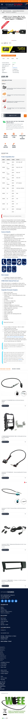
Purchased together (5, 368)
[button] (12, 40)
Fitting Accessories (7, 11)
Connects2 (14, 67)
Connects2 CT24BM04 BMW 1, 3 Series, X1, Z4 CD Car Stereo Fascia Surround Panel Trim (14, 581)
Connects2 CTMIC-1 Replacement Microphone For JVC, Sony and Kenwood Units (14, 545)
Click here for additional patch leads (15, 336)
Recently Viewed (16, 368)
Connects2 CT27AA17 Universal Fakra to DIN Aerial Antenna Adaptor (14, 509)
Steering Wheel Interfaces (18, 11)
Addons (4, 83)
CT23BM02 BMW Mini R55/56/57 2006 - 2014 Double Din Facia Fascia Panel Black (14, 437)
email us (20, 359)
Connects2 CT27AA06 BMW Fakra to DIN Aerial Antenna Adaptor (13, 401)
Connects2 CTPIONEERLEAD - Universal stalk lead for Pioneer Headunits (14, 473)
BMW (3, 12)
